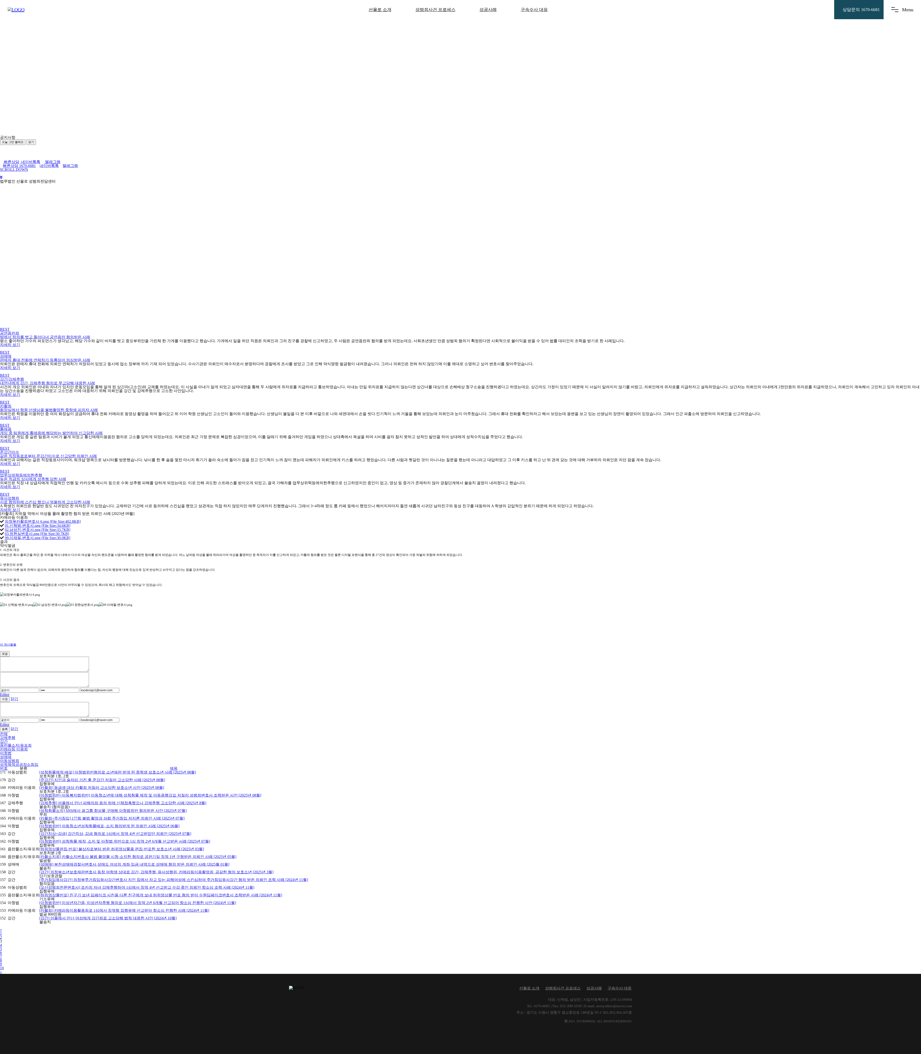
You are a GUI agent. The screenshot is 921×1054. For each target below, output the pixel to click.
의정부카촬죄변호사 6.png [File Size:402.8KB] (43, 521)
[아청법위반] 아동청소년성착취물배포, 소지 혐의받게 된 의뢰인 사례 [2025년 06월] (109, 826)
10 (2, 968)
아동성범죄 (9, 761)
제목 (173, 768)
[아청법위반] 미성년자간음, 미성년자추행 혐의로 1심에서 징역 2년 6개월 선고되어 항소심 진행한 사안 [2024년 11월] (137, 903)
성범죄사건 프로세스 (435, 9)
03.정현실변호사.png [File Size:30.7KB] (37, 534)
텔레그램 (52, 162)
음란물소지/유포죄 (16, 745)
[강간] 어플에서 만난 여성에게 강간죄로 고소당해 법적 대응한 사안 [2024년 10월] (108, 918)
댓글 (5, 653)
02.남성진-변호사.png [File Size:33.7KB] (37, 530)
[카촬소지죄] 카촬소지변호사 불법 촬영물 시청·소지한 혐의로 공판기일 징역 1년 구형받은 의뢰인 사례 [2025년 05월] (137, 857)
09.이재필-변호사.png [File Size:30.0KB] (37, 538)
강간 (4, 741)
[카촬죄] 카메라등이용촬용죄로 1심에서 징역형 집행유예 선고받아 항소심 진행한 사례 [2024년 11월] (124, 910)
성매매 (6, 757)
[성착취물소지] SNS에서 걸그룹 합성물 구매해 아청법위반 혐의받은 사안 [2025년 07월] (113, 811)
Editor (4, 694)
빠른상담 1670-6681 (19, 166)
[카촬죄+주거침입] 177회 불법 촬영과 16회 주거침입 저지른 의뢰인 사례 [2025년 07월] (111, 818)
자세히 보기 (10, 345)
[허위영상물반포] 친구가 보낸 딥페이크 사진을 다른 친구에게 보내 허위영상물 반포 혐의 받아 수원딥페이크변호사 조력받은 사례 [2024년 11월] (160, 895)
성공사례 (488, 9)
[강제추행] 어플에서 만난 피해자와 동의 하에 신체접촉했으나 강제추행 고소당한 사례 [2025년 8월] (122, 803)
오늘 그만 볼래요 (13, 142)
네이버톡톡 (30, 162)
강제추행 (7, 738)
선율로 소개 (380, 9)
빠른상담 (11, 162)
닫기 (31, 142)
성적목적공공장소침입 (19, 764)
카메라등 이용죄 (14, 749)
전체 (4, 734)
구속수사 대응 (534, 9)
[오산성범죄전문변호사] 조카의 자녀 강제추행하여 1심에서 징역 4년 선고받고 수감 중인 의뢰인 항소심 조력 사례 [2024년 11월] (146, 887)
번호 (4, 768)
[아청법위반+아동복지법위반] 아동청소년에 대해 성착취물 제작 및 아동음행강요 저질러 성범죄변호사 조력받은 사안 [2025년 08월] (150, 795)
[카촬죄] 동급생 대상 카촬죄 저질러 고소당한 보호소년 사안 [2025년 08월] (101, 788)
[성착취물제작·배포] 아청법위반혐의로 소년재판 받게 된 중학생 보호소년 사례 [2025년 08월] (117, 772)
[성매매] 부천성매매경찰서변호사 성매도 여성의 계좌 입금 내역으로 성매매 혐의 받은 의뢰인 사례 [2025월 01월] (134, 864)
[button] (48, 137)
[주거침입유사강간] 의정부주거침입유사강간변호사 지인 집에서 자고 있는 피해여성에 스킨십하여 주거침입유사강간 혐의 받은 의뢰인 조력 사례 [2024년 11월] (173, 880)
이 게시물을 (8, 644)
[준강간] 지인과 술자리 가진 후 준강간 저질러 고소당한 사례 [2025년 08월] (102, 780)
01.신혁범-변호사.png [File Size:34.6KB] (37, 526)
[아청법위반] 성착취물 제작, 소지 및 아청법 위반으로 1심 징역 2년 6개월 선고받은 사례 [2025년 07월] (124, 841)
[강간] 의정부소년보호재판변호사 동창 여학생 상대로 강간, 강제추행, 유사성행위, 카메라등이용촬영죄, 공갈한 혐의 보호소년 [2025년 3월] (156, 872)
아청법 (6, 753)
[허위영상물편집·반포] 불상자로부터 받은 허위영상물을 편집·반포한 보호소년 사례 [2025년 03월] (121, 849)
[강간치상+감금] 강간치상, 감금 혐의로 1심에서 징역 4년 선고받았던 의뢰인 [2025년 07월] (115, 834)
